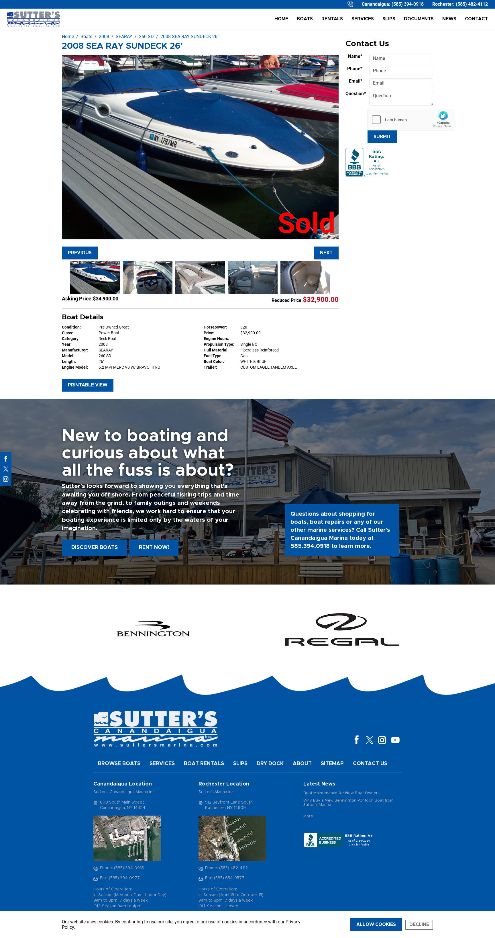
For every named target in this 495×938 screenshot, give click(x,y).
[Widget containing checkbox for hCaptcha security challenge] (411, 119)
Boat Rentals (204, 763)
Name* (355, 56)
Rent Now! (154, 547)
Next (326, 253)
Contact (476, 19)
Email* (355, 81)
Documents (419, 19)
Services (362, 19)
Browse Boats (119, 763)
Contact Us (370, 763)
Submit (382, 136)
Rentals (332, 19)
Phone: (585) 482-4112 (226, 868)
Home (281, 19)
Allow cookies (376, 924)
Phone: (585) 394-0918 (122, 868)
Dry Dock (270, 763)
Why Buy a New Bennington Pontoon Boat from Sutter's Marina (348, 803)
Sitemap (332, 763)
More (308, 816)
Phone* (354, 68)
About (302, 763)
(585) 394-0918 (408, 4)
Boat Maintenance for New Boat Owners (341, 793)
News (449, 19)
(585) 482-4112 (472, 4)
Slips (388, 19)
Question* (355, 93)
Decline (419, 924)
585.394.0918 (310, 546)
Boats (305, 19)
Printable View (87, 385)
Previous (80, 253)
